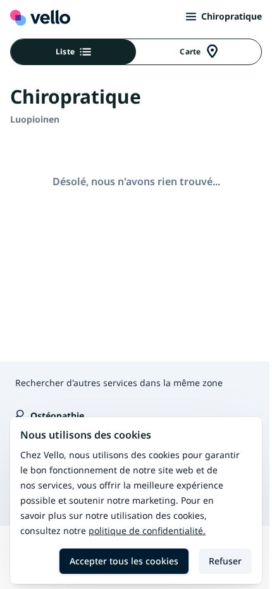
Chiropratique (231, 16)
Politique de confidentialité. (147, 531)
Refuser (225, 561)
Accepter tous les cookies (124, 561)
